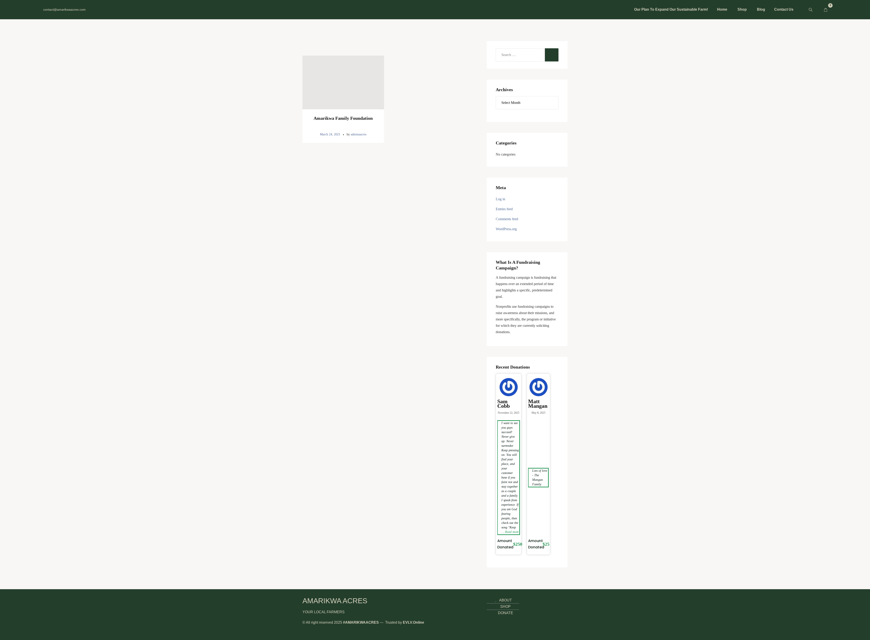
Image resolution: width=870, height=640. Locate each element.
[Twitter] (99, 10)
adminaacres (358, 134)
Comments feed (507, 219)
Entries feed (504, 209)
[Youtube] (120, 10)
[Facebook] (106, 10)
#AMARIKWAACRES (361, 622)
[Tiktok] (127, 10)
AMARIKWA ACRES (334, 601)
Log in (500, 199)
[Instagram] (92, 10)
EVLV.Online (413, 622)
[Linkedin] (113, 10)
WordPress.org (506, 229)
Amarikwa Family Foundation (343, 118)
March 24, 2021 (330, 134)
